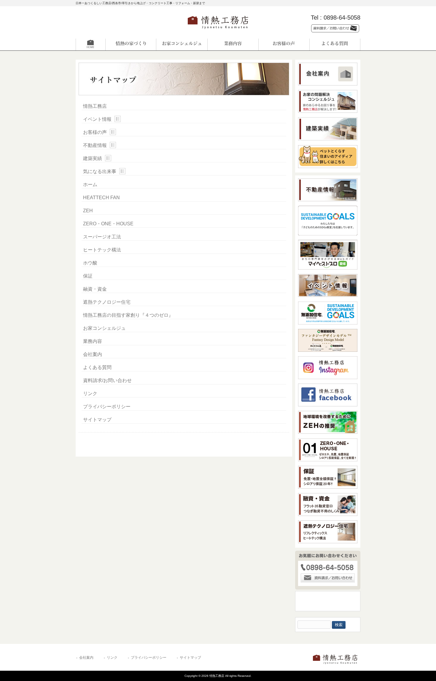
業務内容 (92, 341)
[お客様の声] (283, 44)
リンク (90, 393)
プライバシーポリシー (107, 406)
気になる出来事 (99, 171)
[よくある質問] (334, 44)
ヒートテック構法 (102, 249)
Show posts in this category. (117, 119)
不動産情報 (95, 145)
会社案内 (92, 354)
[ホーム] (101, 44)
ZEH (88, 210)
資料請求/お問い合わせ (107, 380)
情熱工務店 (95, 106)
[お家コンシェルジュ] (181, 44)
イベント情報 (97, 119)
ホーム (90, 184)
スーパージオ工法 (102, 236)
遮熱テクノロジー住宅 (107, 302)
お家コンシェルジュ (104, 328)
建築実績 (92, 158)
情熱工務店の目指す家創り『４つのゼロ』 (128, 315)
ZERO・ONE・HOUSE (108, 223)
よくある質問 (97, 367)
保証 (88, 275)
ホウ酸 (90, 262)
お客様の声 (95, 132)
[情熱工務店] (218, 30)
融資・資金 (95, 289)
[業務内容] (232, 44)
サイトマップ (97, 419)
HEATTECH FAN (101, 197)
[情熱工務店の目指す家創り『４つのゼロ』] (130, 44)
